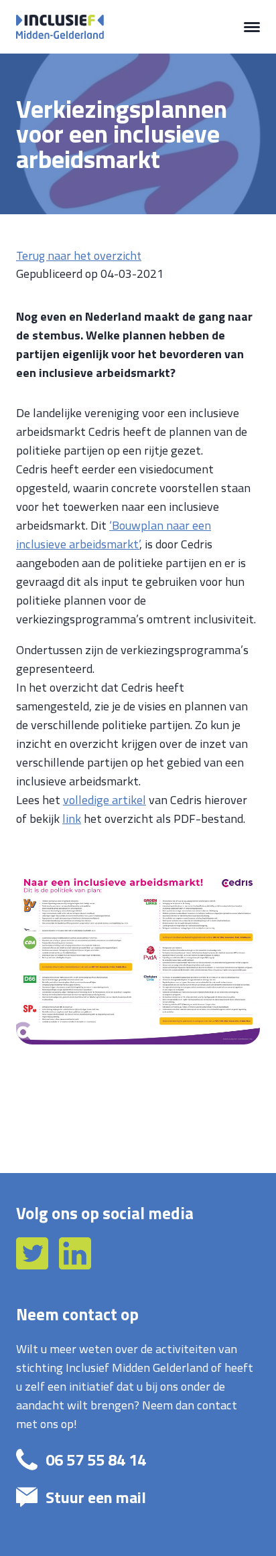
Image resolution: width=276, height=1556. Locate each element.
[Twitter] (33, 1264)
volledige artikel (104, 799)
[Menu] (252, 27)
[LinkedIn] (75, 1264)
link (71, 818)
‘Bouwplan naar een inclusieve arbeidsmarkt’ (113, 534)
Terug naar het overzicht (78, 255)
